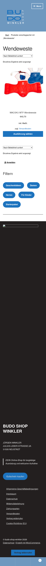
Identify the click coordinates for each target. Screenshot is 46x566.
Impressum (11, 493)
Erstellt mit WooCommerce (28, 542)
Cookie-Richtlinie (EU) (16, 523)
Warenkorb (35, 559)
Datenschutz (12, 498)
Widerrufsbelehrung (15, 503)
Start (7, 35)
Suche (23, 561)
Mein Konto (7, 561)
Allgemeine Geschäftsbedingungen (22, 488)
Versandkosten (25, 128)
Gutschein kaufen (15, 476)
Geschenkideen (13, 185)
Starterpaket (12, 204)
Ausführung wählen (23, 133)
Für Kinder (26, 194)
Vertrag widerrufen (14, 518)
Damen (33, 185)
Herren (9, 194)
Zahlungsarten (12, 508)
